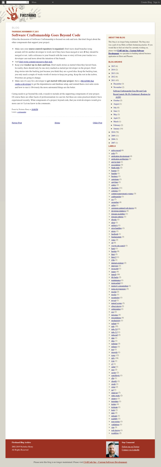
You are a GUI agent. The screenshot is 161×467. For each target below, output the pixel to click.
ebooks (114, 219)
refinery (114, 346)
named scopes (116, 303)
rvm (112, 361)
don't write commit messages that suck (35, 61)
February (117, 125)
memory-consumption (119, 286)
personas (114, 314)
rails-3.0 (114, 329)
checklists (115, 188)
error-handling (116, 228)
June (115, 111)
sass (112, 369)
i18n (113, 260)
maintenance (116, 280)
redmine (114, 343)
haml (113, 248)
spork (113, 384)
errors (113, 231)
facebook (114, 234)
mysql (113, 300)
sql (112, 390)
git (112, 242)
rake (112, 338)
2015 (113, 66)
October (117, 100)
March (116, 121)
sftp (112, 378)
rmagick (114, 352)
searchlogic (115, 375)
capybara (114, 182)
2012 (113, 76)
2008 (113, 139)
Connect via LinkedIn (130, 449)
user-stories (115, 421)
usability (114, 418)
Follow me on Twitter (130, 446)
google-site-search (118, 245)
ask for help (115, 162)
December (118, 83)
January (117, 128)
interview (114, 265)
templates (114, 401)
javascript (114, 268)
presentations (116, 317)
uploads (114, 415)
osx (112, 311)
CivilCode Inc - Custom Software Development (105, 462)
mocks (113, 294)
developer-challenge (118, 211)
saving (113, 372)
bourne (114, 170)
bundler (114, 173)
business (114, 176)
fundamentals (116, 236)
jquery (113, 271)
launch (113, 274)
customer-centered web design (122, 208)
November (118, 87)
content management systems (122, 193)
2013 (113, 73)
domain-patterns (117, 216)
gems (113, 239)
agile (113, 153)
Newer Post (17, 122)
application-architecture (119, 159)
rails (112, 326)
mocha (113, 291)
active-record (116, 150)
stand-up (114, 392)
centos (113, 185)
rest (112, 349)
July (115, 107)
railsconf (114, 335)
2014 (113, 69)
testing (113, 404)
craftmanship (21, 112)
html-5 (113, 257)
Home (57, 122)
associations (115, 164)
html (113, 254)
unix (113, 412)
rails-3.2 (114, 332)
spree (113, 387)
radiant (113, 323)
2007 (113, 142)
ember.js (114, 225)
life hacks (114, 277)
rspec (113, 355)
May (115, 114)
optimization (116, 309)
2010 (113, 132)
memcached (115, 283)
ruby (113, 358)
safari (113, 366)
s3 (112, 364)
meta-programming (118, 289)
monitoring (115, 297)
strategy (114, 398)
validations (115, 424)
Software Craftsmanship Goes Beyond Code (46, 35)
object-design (116, 306)
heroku (114, 251)
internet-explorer (117, 263)
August (116, 104)
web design (115, 430)
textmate (114, 407)
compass (114, 190)
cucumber (115, 202)
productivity (115, 320)
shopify (114, 381)
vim (112, 427)
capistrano (115, 179)
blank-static (115, 167)
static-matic (115, 395)
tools (113, 410)
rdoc (113, 340)
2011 (113, 80)
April (116, 118)
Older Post (97, 122)
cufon (113, 205)
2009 (113, 135)
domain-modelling (118, 214)
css (112, 199)
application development (120, 156)
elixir (113, 222)
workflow (115, 433)
